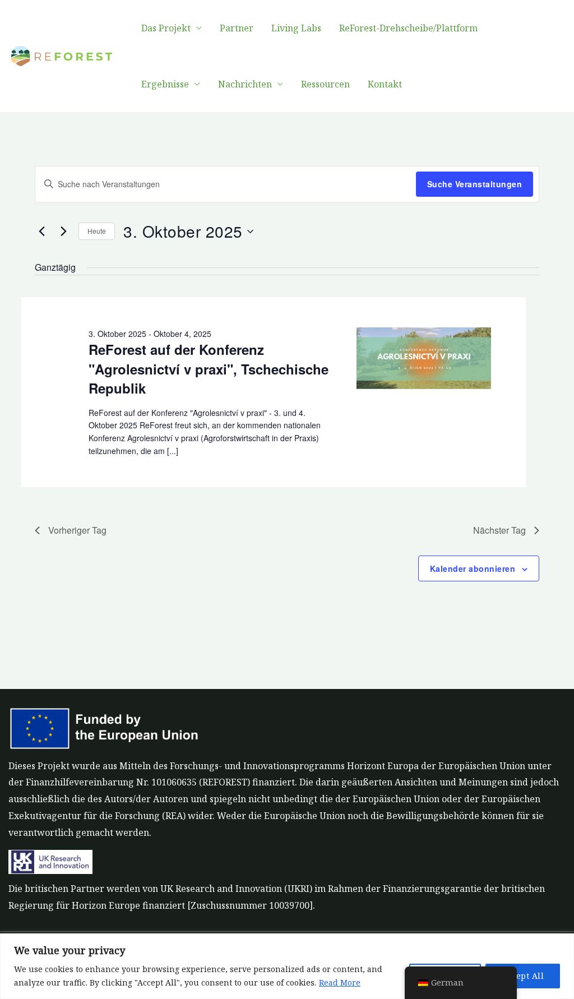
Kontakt (385, 84)
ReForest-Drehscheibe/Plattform (408, 28)
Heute (96, 230)
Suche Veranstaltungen (474, 183)
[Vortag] (41, 231)
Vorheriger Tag (77, 530)
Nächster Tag (499, 530)
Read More (339, 982)
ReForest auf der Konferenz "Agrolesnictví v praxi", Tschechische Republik (208, 368)
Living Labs (296, 28)
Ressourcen (325, 84)
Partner (236, 28)
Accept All (523, 975)
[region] (287, 966)
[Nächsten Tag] (63, 231)
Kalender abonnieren (473, 568)
